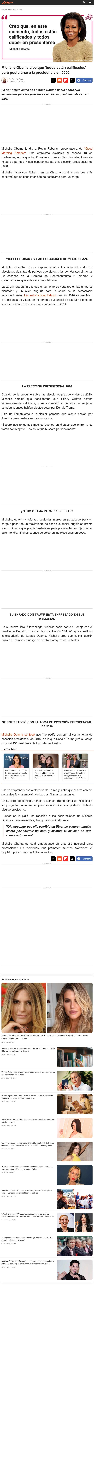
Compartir (87, 80)
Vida (20, 9)
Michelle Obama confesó (18, 734)
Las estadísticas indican (40, 295)
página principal (8, 9)
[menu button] (90, 2)
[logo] (7, 2)
